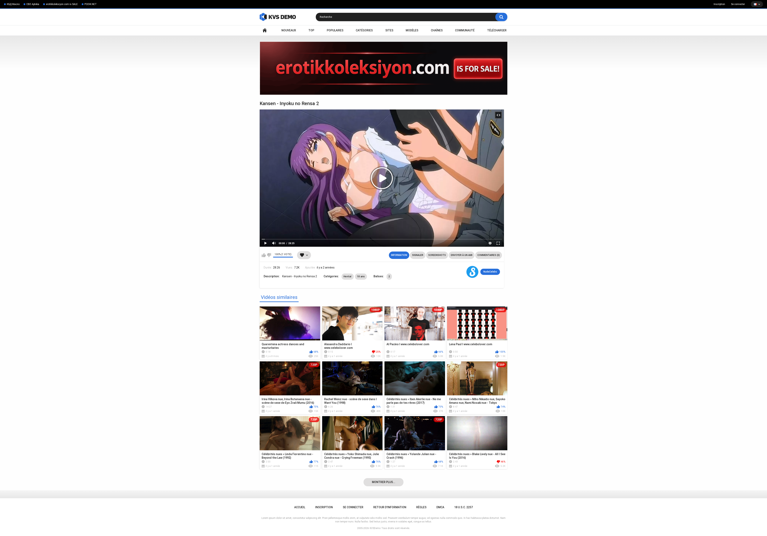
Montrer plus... (383, 482)
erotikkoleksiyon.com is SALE (62, 4)
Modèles (412, 30)
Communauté (465, 30)
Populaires (335, 30)
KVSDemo (375, 528)
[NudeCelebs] (472, 272)
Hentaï (348, 276)
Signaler (417, 255)
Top (311, 30)
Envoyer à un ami (461, 255)
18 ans (361, 276)
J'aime (264, 255)
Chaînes (437, 30)
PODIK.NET (90, 4)
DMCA (440, 507)
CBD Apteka (32, 4)
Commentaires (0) (488, 255)
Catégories (364, 30)
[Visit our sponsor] (383, 68)
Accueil (265, 30)
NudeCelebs (490, 271)
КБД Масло (13, 4)
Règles (421, 507)
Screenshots (437, 255)
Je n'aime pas (269, 255)
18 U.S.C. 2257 (463, 507)
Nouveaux (288, 30)
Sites (389, 30)
